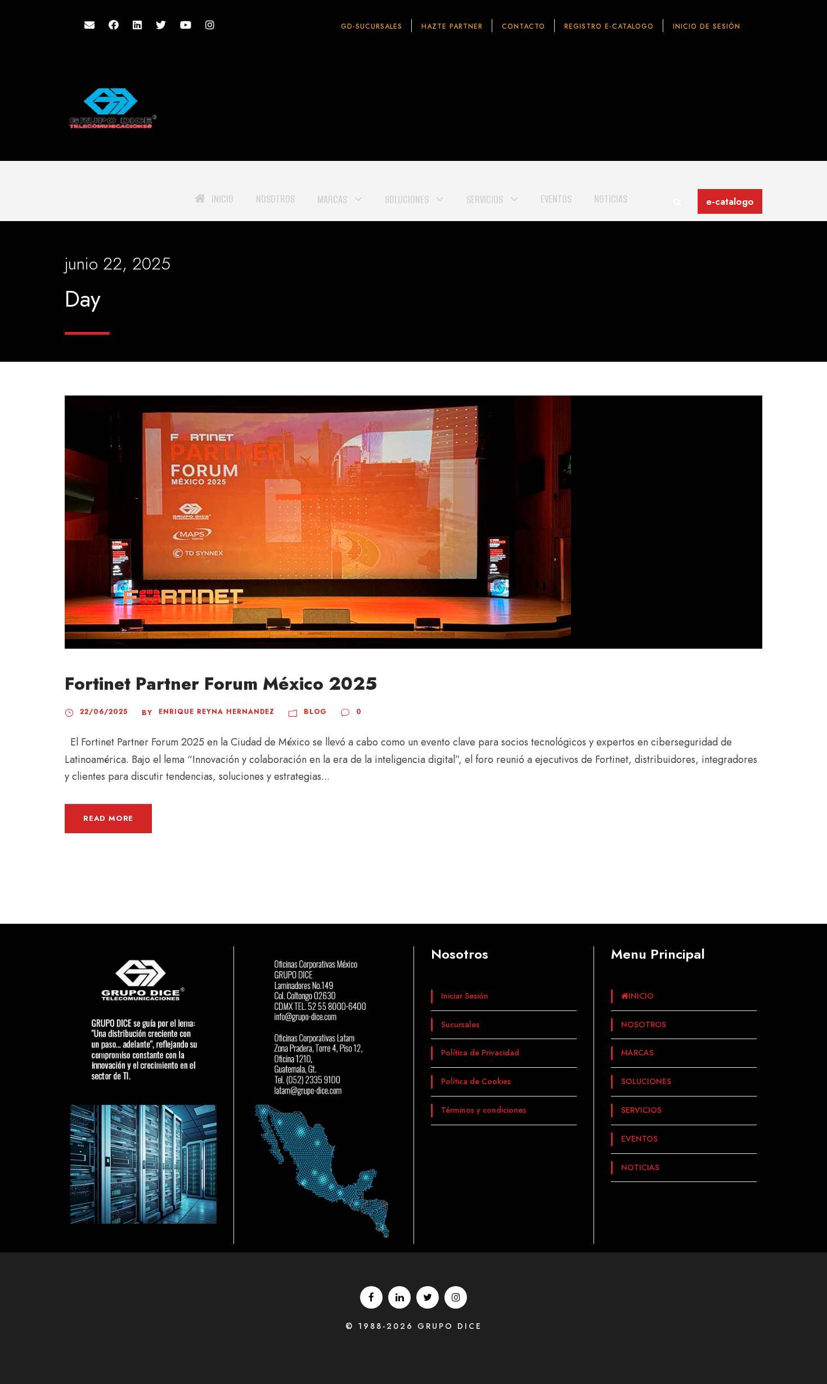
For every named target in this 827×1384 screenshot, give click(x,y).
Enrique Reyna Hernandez (217, 712)
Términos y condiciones (483, 1110)
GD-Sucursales (371, 26)
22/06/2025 (104, 712)
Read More (108, 818)
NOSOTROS (275, 199)
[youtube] (185, 25)
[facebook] (114, 25)
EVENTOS (556, 199)
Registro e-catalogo (609, 26)
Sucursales (460, 1024)
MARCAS (332, 199)
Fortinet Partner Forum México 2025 (221, 684)
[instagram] (209, 25)
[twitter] (161, 25)
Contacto (523, 26)
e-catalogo (730, 201)
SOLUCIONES (407, 199)
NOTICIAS (610, 199)
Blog (315, 712)
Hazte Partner (452, 26)
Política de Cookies (476, 1081)
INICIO (222, 199)
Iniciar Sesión (464, 995)
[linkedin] (137, 25)
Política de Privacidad (480, 1052)
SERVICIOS (484, 199)
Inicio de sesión (706, 26)
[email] (89, 25)
